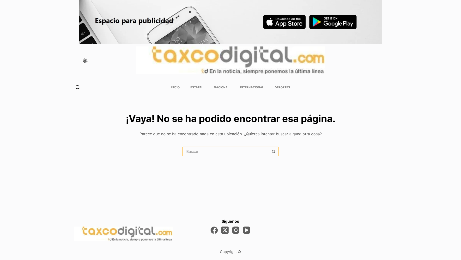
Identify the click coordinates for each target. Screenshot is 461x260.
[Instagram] (235, 230)
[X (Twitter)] (225, 230)
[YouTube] (246, 230)
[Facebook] (214, 230)
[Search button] (274, 151)
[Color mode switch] (85, 60)
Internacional (252, 87)
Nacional (221, 87)
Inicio (175, 87)
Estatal (196, 87)
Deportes (282, 87)
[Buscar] (78, 87)
